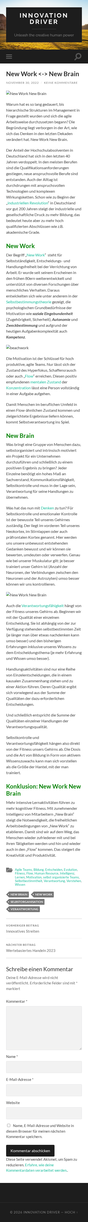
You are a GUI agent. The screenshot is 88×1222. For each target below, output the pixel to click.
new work (43, 894)
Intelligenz (67, 873)
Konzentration (18, 387)
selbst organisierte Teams (61, 877)
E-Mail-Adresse (19, 1079)
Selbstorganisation (27, 902)
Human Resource (46, 873)
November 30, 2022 (22, 82)
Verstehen (73, 881)
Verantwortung (54, 881)
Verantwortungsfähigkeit (43, 605)
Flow (29, 376)
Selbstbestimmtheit (28, 881)
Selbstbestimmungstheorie (28, 301)
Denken (47, 508)
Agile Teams (23, 870)
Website (13, 1102)
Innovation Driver (44, 18)
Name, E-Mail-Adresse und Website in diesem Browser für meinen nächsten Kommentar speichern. (40, 1131)
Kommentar (16, 1001)
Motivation (34, 877)
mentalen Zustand (45, 381)
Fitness (20, 873)
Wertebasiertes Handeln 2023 (30, 948)
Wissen (20, 884)
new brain (19, 894)
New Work (36, 255)
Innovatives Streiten (22, 928)
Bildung (38, 870)
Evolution (70, 870)
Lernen (20, 877)
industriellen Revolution (28, 202)
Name (12, 1056)
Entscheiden (53, 870)
